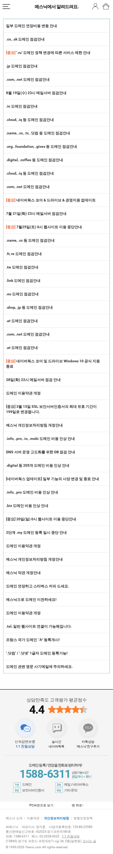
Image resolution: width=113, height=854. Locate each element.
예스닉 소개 (14, 818)
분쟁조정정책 (83, 818)
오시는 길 (89, 841)
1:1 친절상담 (71, 836)
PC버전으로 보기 (41, 805)
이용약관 (33, 818)
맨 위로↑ (78, 805)
